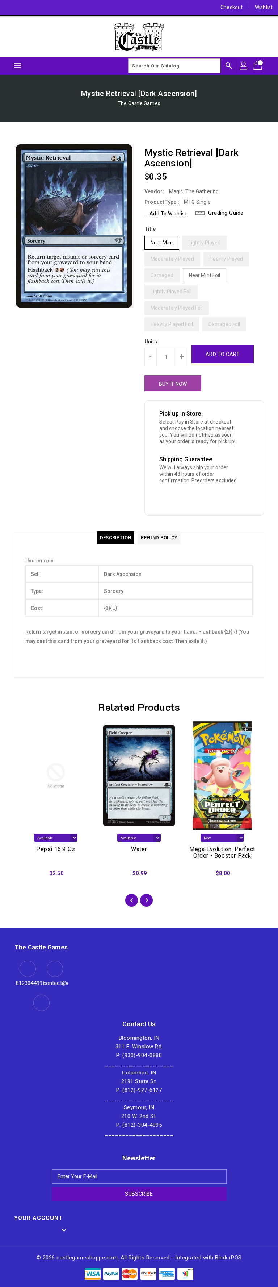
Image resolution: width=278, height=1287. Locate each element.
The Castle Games (139, 103)
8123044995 (27, 983)
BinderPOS (228, 1257)
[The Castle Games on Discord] (11, 7)
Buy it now (173, 384)
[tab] (115, 537)
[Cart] (258, 65)
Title (150, 229)
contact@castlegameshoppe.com (55, 983)
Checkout (231, 7)
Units (150, 341)
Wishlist (264, 7)
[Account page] (244, 65)
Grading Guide (226, 213)
